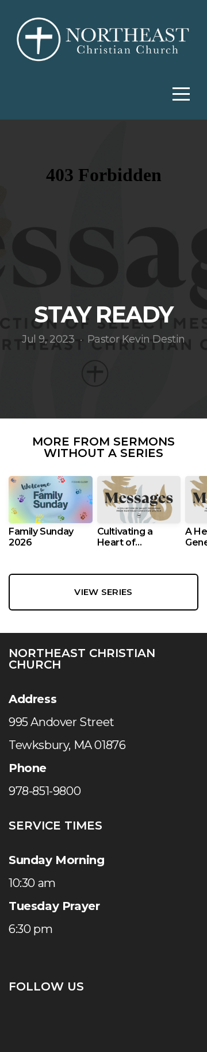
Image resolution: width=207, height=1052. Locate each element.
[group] (51, 516)
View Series (103, 591)
